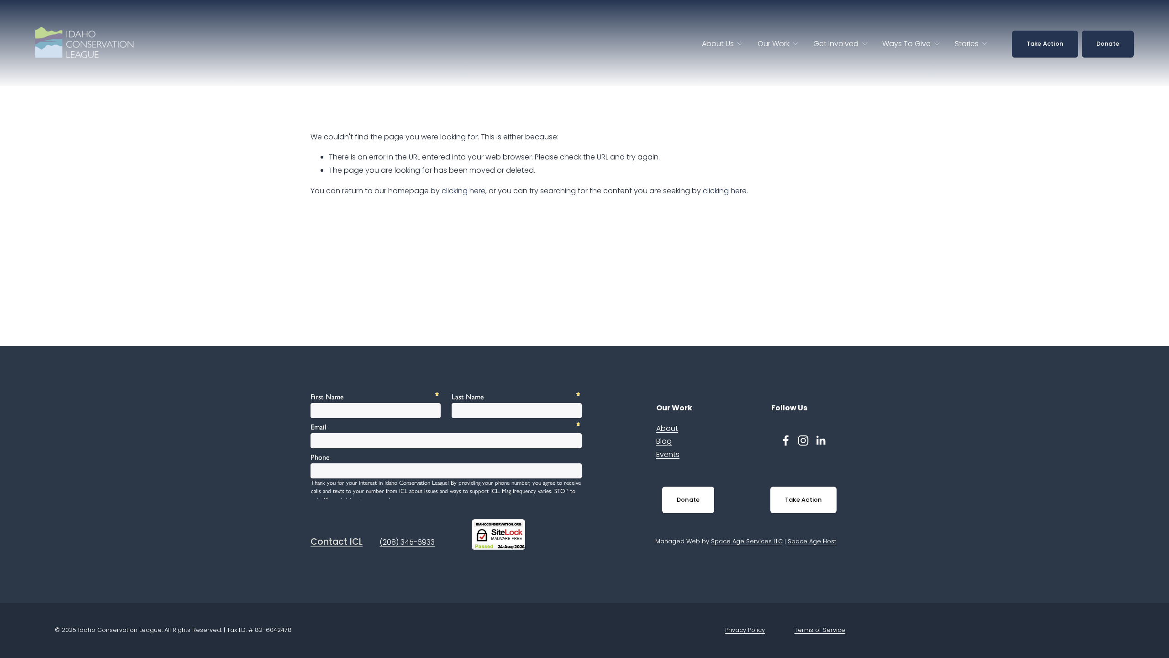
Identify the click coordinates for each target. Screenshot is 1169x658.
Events (667, 454)
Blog (664, 441)
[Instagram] (803, 440)
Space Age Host (812, 541)
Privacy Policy (745, 630)
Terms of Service (820, 630)
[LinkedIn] (820, 440)
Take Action (1045, 43)
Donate (1108, 43)
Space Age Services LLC (747, 541)
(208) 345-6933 (407, 542)
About (667, 428)
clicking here (463, 191)
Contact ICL (337, 542)
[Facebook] (785, 440)
